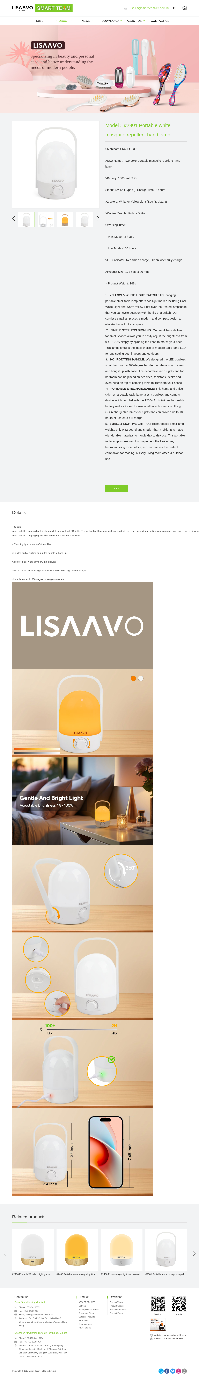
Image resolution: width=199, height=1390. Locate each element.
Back (116, 488)
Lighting (82, 1306)
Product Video (116, 1302)
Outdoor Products (87, 1317)
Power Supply (85, 1328)
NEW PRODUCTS (87, 1302)
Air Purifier (83, 1320)
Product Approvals (118, 1309)
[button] (5, 1253)
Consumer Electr (86, 1313)
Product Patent (116, 1313)
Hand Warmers (85, 1324)
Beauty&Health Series (89, 1309)
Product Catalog (117, 1306)
